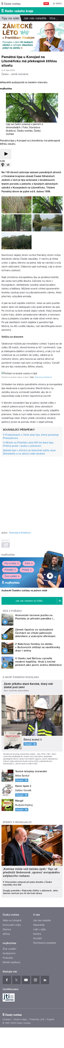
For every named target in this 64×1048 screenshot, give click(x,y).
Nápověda (39, 924)
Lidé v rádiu (39, 929)
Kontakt (37, 938)
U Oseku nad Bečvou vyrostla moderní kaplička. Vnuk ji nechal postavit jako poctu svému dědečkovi (38, 661)
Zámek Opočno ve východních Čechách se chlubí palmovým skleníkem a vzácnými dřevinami (35, 633)
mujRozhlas (8, 554)
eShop (6, 933)
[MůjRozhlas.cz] (6, 89)
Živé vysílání (10, 576)
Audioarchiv (9, 953)
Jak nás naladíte (35, 18)
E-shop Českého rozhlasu (21, 677)
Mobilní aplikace (11, 962)
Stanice (7, 929)
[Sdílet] (8, 165)
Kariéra (37, 933)
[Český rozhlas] (11, 3)
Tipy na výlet (10, 18)
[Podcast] (2, 165)
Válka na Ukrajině (12, 920)
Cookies (7, 1019)
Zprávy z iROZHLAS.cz (17, 822)
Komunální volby (12, 924)
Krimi (27, 563)
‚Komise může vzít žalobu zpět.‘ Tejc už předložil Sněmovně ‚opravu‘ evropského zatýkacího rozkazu (31, 872)
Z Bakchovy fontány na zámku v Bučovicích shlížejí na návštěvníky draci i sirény (37, 647)
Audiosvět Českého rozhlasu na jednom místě (24, 590)
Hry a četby (10, 563)
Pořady (25, 569)
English (50, 1019)
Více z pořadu (12, 611)
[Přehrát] (5, 154)
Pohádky (9, 569)
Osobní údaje (20, 1019)
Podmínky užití (37, 1019)
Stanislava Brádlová (43, 377)
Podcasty (8, 957)
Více (53, 18)
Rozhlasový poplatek (44, 942)
